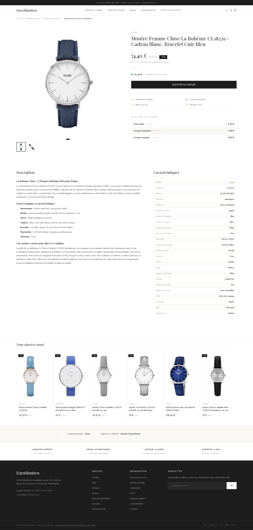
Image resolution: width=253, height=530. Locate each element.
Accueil (19, 18)
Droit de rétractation (101, 498)
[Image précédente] (21, 84)
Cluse (134, 32)
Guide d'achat (98, 509)
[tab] (68, 139)
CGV (132, 493)
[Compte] (231, 10)
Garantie (96, 503)
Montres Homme (94, 10)
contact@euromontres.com (27, 494)
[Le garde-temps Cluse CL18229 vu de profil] (31, 146)
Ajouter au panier (184, 84)
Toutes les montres (78, 433)
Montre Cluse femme (51, 18)
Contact (95, 477)
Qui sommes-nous (138, 477)
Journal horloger (137, 482)
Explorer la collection (120, 433)
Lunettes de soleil (171, 10)
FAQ (94, 482)
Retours (95, 493)
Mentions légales (138, 498)
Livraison (96, 488)
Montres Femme (116, 10)
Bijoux (133, 10)
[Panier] (235, 10)
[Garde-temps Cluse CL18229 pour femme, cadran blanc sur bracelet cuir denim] (21, 146)
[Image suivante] (117, 84)
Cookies (134, 509)
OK (231, 485)
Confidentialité (136, 503)
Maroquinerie (148, 10)
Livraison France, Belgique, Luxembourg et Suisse (75, 525)
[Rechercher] (226, 10)
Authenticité (135, 488)
